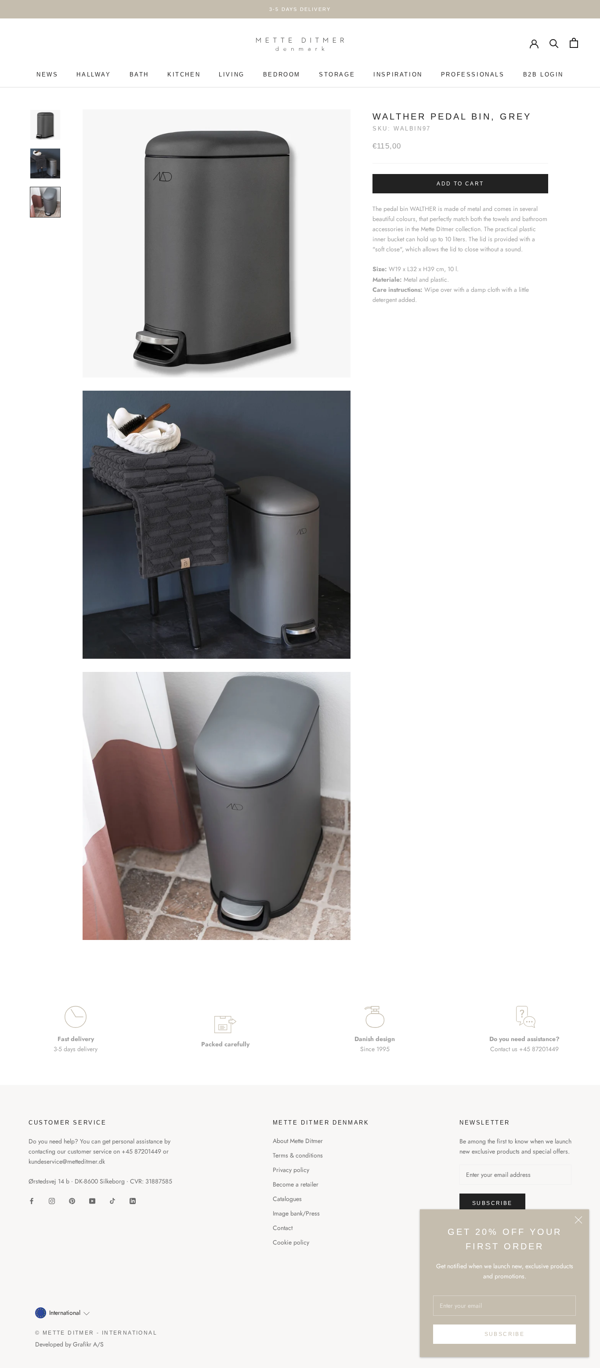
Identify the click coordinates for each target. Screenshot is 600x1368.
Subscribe (504, 1334)
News (47, 74)
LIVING (232, 74)
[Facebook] (32, 1201)
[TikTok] (112, 1201)
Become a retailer (295, 1184)
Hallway (93, 74)
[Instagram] (52, 1201)
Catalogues (287, 1198)
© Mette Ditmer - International (96, 1333)
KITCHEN (183, 74)
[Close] (578, 1220)
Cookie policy (291, 1242)
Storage (337, 74)
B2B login (543, 74)
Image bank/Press (296, 1213)
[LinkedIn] (133, 1201)
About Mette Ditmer (298, 1140)
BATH (139, 74)
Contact (283, 1227)
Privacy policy (291, 1169)
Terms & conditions (298, 1155)
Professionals (473, 74)
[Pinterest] (72, 1201)
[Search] (554, 42)
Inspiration (398, 74)
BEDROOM (281, 74)
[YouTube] (92, 1201)
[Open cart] (574, 43)
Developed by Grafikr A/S (69, 1344)
